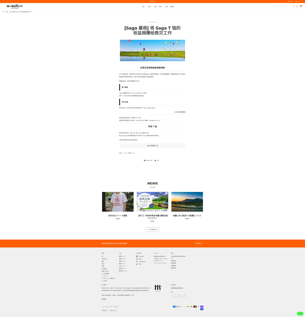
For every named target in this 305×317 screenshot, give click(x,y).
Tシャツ (125, 153)
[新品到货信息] (152, 1)
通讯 (172, 292)
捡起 (160, 6)
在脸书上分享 (149, 160)
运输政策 (173, 265)
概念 (155, 6)
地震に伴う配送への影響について (187, 215)
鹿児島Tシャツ (123, 271)
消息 (166, 6)
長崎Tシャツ (122, 261)
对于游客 (104, 268)
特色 (103, 263)
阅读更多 (118, 218)
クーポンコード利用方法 (108, 278)
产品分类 (104, 258)
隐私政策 (173, 260)
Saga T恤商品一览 (152, 145)
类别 (149, 6)
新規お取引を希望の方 (160, 256)
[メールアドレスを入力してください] (184, 295)
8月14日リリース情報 (117, 215)
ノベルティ (105, 276)
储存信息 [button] (198, 243)
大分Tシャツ (122, 266)
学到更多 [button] (104, 299)
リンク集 (104, 280)
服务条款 (173, 268)
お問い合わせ (105, 271)
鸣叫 (158, 160)
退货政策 (173, 263)
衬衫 (143, 6)
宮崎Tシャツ (122, 268)
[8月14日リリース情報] (118, 202)
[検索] (293, 6)
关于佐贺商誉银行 (180, 112)
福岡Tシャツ (122, 256)
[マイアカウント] (296, 6)
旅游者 (172, 6)
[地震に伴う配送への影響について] (187, 202)
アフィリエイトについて (160, 263)
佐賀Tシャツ (131, 153)
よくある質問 (105, 273)
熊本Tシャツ (122, 263)
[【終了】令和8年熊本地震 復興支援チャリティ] (152, 202)
